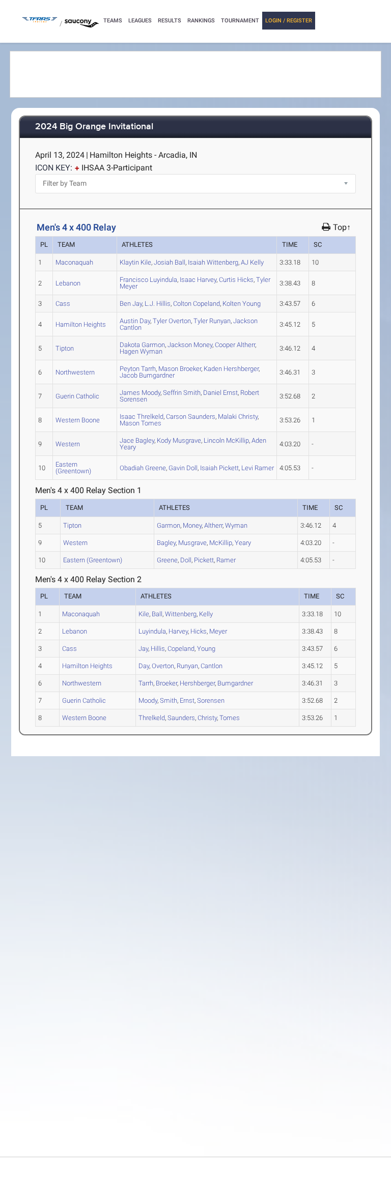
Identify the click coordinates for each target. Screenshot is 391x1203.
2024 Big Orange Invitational (94, 127)
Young (241, 303)
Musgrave (179, 440)
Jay (131, 303)
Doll (183, 468)
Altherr (235, 345)
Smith (182, 392)
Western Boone (77, 420)
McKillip (226, 440)
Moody (140, 392)
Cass (62, 303)
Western (67, 444)
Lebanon (67, 283)
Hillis (158, 303)
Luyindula (148, 279)
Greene (143, 468)
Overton (172, 321)
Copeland (196, 303)
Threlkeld (141, 416)
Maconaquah (74, 262)
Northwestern (75, 372)
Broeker (179, 369)
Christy (238, 416)
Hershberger (231, 369)
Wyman (141, 351)
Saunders (190, 416)
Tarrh (138, 369)
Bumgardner (147, 375)
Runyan (212, 321)
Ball (169, 262)
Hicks (236, 279)
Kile (135, 262)
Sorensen (211, 700)
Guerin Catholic (77, 396)
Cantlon (211, 666)
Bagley (137, 440)
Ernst (220, 392)
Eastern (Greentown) (73, 468)
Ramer (257, 468)
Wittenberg (213, 262)
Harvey (198, 279)
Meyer (218, 631)
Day (135, 321)
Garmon (142, 345)
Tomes (140, 423)
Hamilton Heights (80, 324)
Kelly (252, 262)
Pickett (219, 468)
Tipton (64, 348)
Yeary (243, 543)
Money (189, 345)
